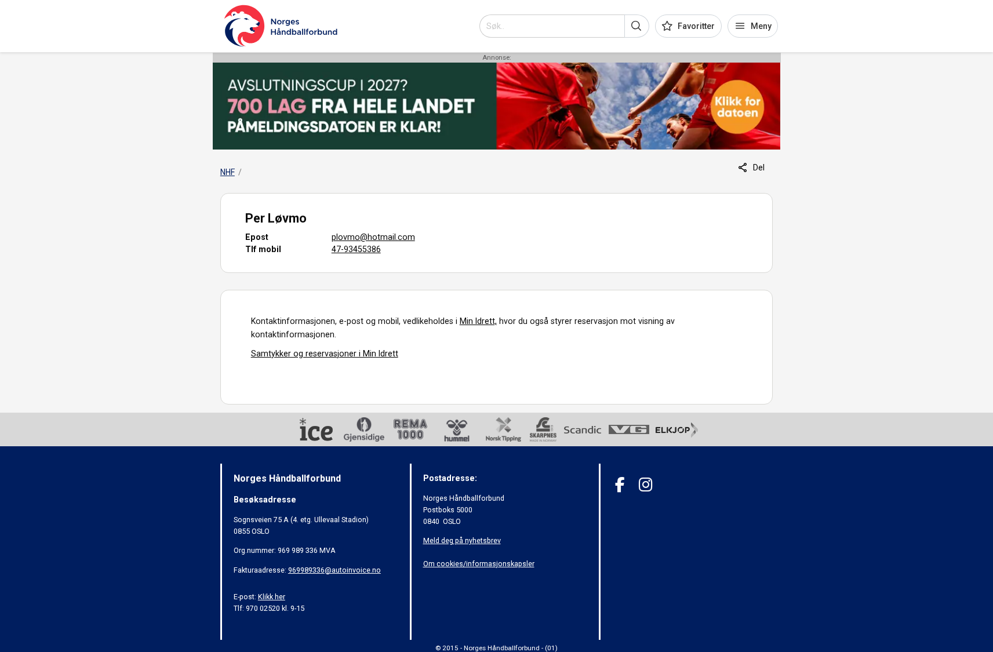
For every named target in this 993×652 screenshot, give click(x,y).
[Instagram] (645, 485)
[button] (636, 26)
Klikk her (271, 596)
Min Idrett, (478, 321)
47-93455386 (356, 249)
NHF (227, 172)
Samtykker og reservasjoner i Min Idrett (324, 353)
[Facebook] (620, 485)
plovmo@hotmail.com (373, 237)
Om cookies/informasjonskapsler (478, 563)
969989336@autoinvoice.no (334, 570)
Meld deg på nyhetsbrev (462, 540)
